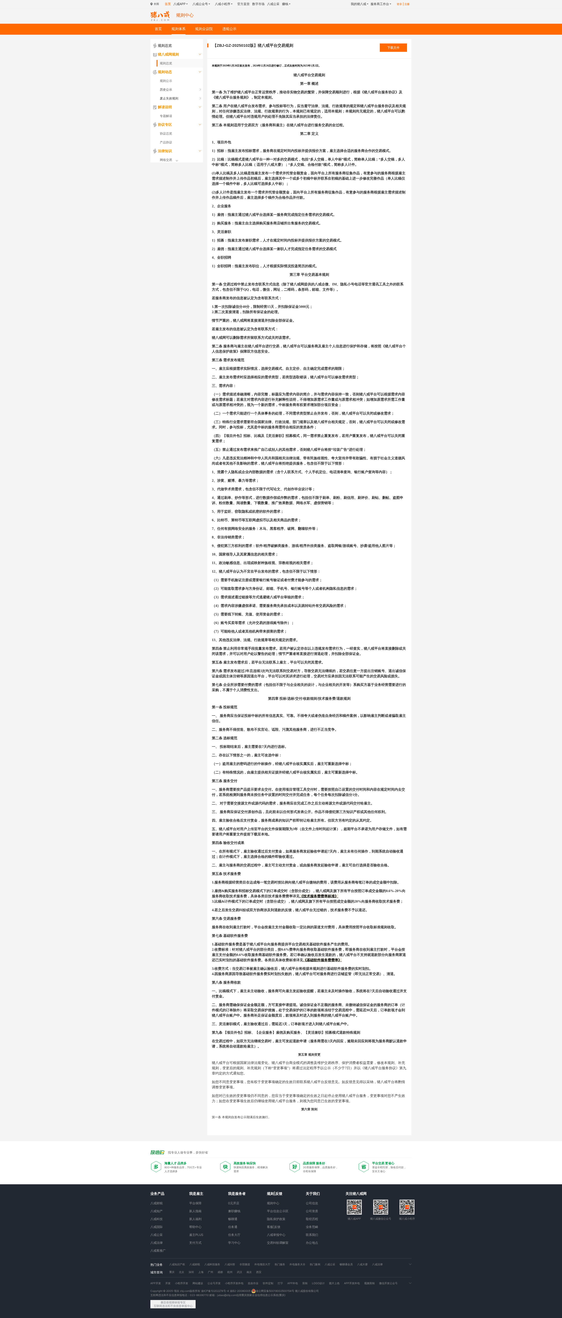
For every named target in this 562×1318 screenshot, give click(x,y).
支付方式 (195, 1242)
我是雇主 (196, 1193)
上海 (201, 1272)
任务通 (232, 1227)
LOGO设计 (318, 1283)
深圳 (191, 1272)
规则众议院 (204, 29)
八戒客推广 (158, 1250)
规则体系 (178, 29)
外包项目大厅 (262, 1264)
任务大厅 (234, 1235)
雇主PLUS (196, 1235)
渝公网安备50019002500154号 (275, 1291)
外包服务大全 (297, 1264)
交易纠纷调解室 (277, 1242)
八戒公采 (156, 1235)
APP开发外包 (352, 1283)
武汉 (239, 1272)
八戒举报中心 (276, 1235)
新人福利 (195, 1219)
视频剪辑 (369, 1283)
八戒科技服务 (212, 1264)
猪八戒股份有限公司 (307, 1291)
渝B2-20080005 (240, 1291)
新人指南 (195, 1211)
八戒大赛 (362, 1264)
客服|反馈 (273, 1227)
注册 (407, 4)
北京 (181, 1272)
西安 (258, 1272)
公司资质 (312, 1211)
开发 (168, 1283)
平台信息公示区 (277, 1211)
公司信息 (312, 1203)
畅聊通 (232, 1219)
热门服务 (280, 1264)
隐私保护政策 (276, 1219)
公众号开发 (214, 1283)
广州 (210, 1272)
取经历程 (312, 1219)
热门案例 (315, 1264)
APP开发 (155, 1283)
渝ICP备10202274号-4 (215, 1291)
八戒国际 (156, 1227)
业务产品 (157, 1193)
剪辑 (305, 1283)
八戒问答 (230, 1264)
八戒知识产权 (177, 1264)
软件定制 (268, 1283)
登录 (399, 4)
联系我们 (312, 1235)
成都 (220, 1272)
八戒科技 (156, 1219)
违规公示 (229, 29)
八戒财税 (156, 1203)
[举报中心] (173, 1304)
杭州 (229, 1272)
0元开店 (233, 1203)
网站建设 (198, 1283)
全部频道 (245, 1264)
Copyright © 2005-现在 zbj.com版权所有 (175, 1291)
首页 (158, 29)
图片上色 (334, 1283)
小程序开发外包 (234, 1283)
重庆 (172, 1272)
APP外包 (292, 1283)
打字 (280, 1283)
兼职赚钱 (234, 1211)
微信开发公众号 (388, 1283)
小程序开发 (181, 1283)
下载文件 (393, 47)
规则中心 (273, 1203)
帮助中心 (195, 1227)
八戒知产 (156, 1211)
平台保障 (195, 1203)
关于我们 (313, 1193)
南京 (249, 1272)
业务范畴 (312, 1227)
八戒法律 (156, 1242)
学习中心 (234, 1242)
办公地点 (312, 1242)
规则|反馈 (274, 1193)
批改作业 (253, 1283)
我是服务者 (237, 1193)
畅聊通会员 (346, 1264)
